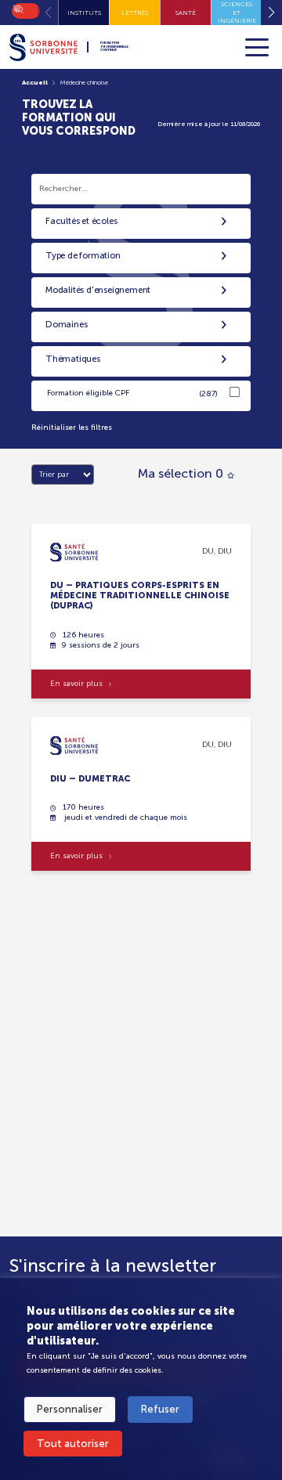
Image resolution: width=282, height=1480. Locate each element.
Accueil (35, 82)
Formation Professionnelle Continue (114, 47)
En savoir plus (76, 683)
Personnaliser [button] (70, 1409)
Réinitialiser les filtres (71, 427)
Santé (185, 12)
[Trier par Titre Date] (62, 474)
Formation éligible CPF (132, 393)
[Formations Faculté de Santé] (74, 551)
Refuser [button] (160, 1409)
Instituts (84, 12)
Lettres (134, 12)
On (17, 8)
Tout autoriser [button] (73, 1443)
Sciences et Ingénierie (237, 12)
